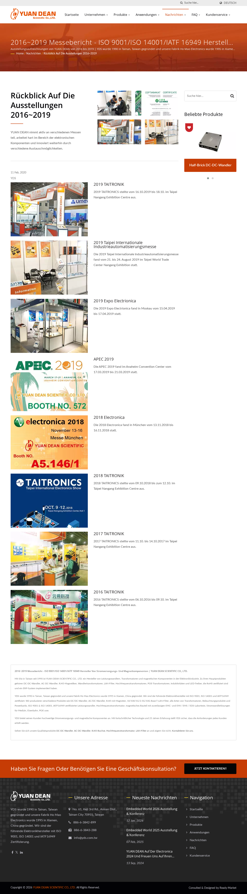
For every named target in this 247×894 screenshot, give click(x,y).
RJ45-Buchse (98, 731)
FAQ (195, 15)
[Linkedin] (21, 852)
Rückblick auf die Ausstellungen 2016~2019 (70, 53)
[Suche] (181, 3)
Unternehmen (95, 15)
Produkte (121, 15)
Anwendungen (146, 15)
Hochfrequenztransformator (120, 731)
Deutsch (230, 3)
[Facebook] (12, 852)
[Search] (232, 96)
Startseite (72, 15)
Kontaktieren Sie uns (182, 731)
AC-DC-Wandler (82, 731)
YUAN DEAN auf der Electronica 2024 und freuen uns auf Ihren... (150, 853)
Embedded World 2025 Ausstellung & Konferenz (151, 832)
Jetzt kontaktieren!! (210, 768)
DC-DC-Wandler (64, 731)
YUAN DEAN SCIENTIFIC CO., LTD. (54, 887)
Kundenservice (217, 15)
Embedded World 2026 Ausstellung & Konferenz (151, 811)
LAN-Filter (141, 731)
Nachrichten (174, 15)
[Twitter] (16, 852)
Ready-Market (228, 888)
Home (20, 53)
